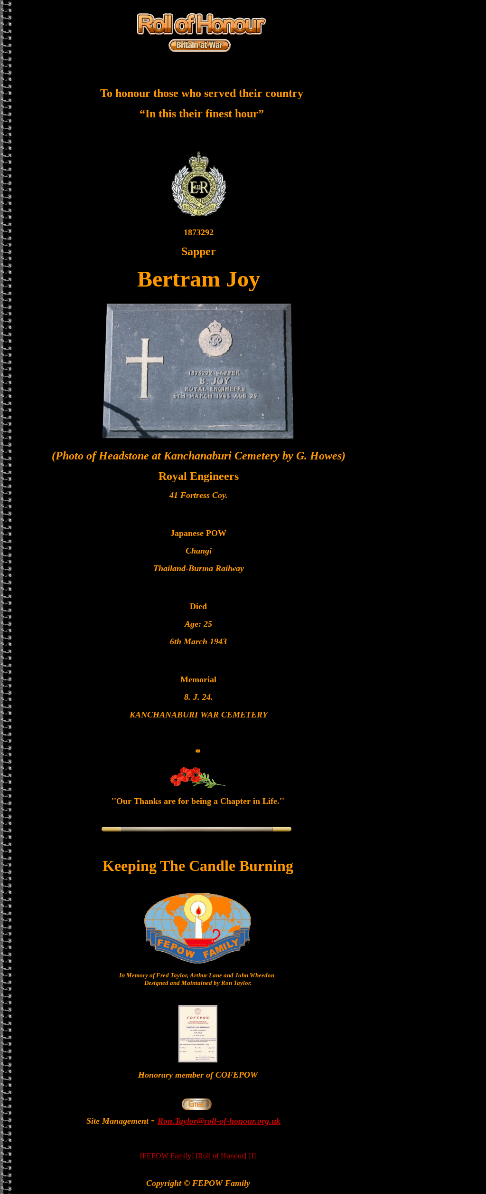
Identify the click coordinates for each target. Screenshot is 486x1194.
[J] (252, 1156)
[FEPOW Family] (167, 1156)
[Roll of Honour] (221, 1156)
